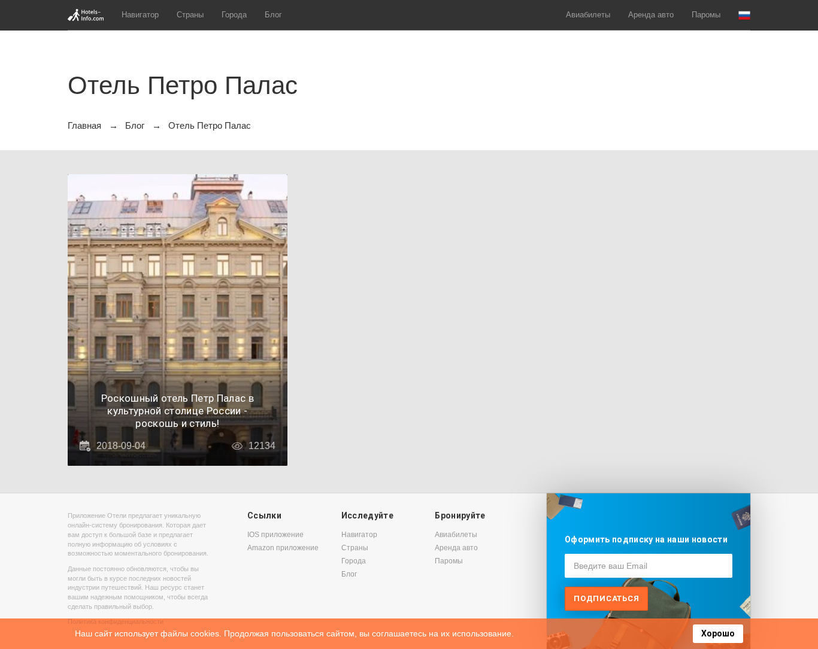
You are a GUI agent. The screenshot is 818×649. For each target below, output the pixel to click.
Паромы (706, 14)
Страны (190, 14)
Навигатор (140, 14)
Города (234, 14)
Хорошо (718, 633)
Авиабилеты (588, 14)
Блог (273, 14)
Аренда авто (651, 14)
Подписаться (606, 598)
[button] (744, 15)
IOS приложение (275, 534)
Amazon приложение (283, 548)
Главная (84, 125)
